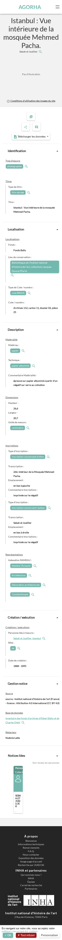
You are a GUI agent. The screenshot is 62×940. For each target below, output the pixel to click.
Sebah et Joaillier (28, 51)
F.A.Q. (31, 851)
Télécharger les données (31, 136)
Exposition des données (31, 858)
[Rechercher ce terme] (26, 166)
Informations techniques (31, 844)
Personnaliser (49, 935)
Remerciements (31, 848)
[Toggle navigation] (58, 7)
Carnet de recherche (31, 885)
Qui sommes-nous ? (31, 875)
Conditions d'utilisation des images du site (32, 100)
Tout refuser (27, 935)
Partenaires (31, 889)
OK (9, 935)
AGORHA (30, 7)
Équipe (31, 882)
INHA (31, 878)
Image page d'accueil (31, 861)
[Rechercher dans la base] (23, 722)
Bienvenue (31, 841)
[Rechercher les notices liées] (40, 51)
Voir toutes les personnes (45, 762)
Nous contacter (31, 855)
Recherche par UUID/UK (31, 865)
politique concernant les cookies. (20, 931)
